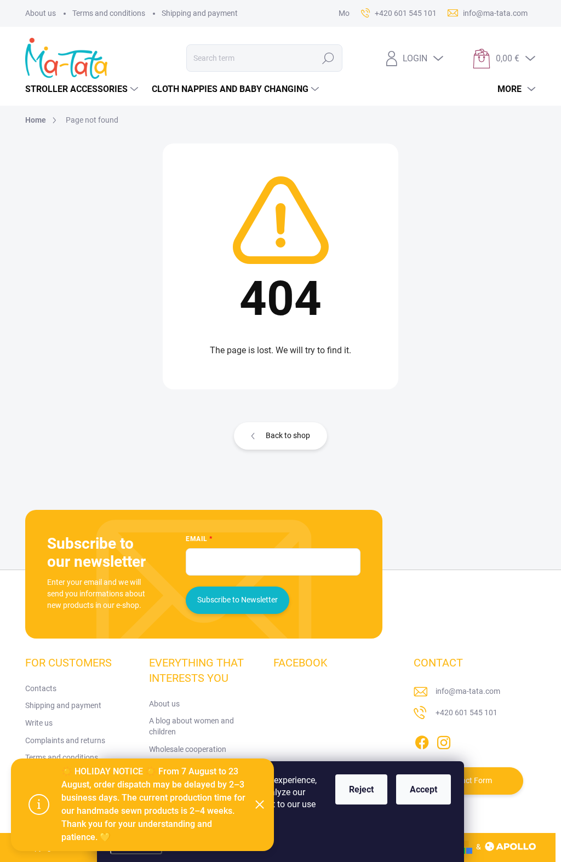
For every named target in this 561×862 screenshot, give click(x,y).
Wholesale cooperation (187, 749)
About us (40, 13)
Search (328, 58)
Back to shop (288, 435)
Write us (39, 723)
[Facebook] (422, 740)
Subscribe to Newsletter (237, 599)
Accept (423, 789)
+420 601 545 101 (466, 712)
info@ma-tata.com (468, 691)
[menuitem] (83, 89)
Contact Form (468, 780)
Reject (361, 789)
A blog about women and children (191, 726)
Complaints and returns (65, 740)
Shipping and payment (200, 13)
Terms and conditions (108, 13)
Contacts (40, 688)
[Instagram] (444, 740)
